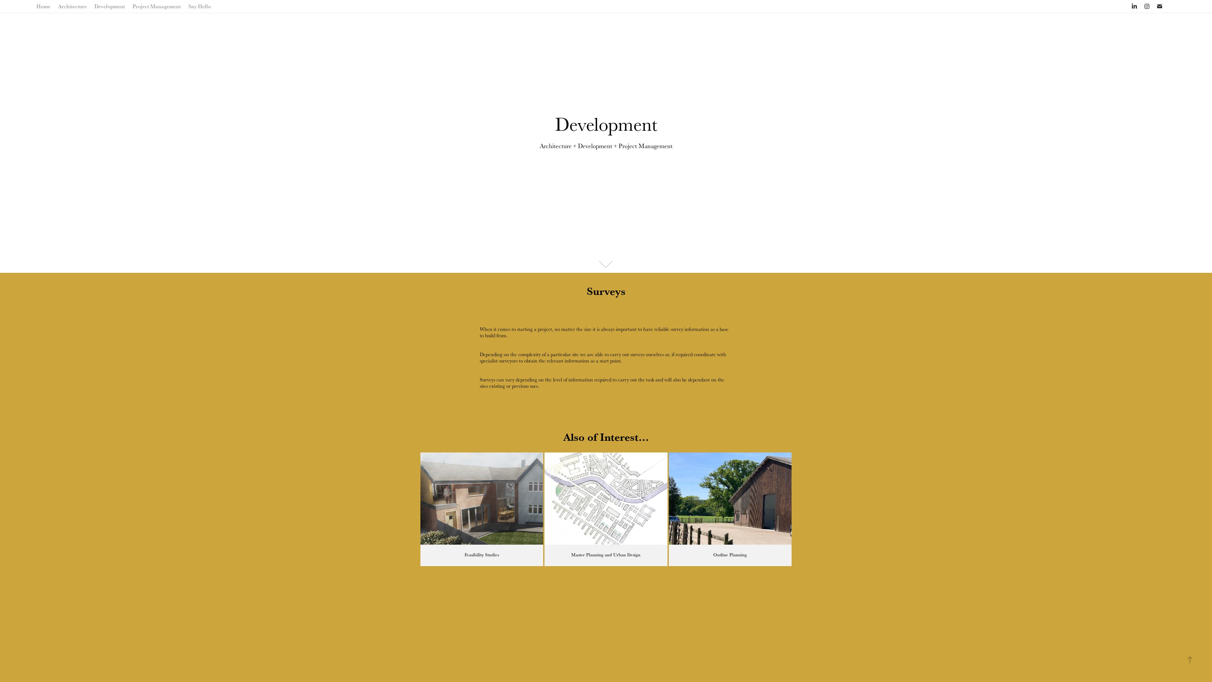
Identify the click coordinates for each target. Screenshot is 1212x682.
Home (43, 6)
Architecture (72, 6)
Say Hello (199, 6)
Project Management (157, 6)
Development (109, 6)
